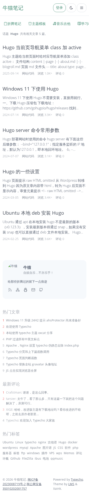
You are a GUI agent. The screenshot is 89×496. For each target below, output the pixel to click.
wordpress (10, 448)
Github (15, 458)
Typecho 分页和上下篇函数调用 (27, 352)
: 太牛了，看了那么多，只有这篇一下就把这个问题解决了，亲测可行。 (45, 401)
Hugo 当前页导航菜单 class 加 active (42, 47)
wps (59, 453)
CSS (60, 448)
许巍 (6, 458)
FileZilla (27, 458)
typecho (30, 442)
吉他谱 (52, 442)
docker (73, 442)
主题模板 (39, 23)
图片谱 (47, 448)
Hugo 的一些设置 (21, 171)
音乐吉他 (63, 23)
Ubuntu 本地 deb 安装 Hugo (33, 213)
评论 (79, 453)
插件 (44, 453)
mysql (24, 448)
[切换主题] (71, 7)
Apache (35, 448)
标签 (16, 453)
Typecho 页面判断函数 (21, 358)
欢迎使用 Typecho (18, 326)
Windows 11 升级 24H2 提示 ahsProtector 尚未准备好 (43, 320)
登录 (59, 7)
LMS (71, 484)
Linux (19, 442)
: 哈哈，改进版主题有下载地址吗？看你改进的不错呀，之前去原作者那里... (43, 411)
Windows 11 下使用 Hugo (31, 89)
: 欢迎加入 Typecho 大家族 (30, 420)
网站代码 (28, 73)
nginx (42, 442)
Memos (69, 453)
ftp (23, 453)
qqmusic (57, 458)
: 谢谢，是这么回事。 (28, 392)
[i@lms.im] (33, 289)
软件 (68, 448)
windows (33, 453)
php (75, 448)
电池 (46, 458)
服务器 (7, 453)
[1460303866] (25, 289)
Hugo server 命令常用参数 (31, 130)
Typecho (77, 479)
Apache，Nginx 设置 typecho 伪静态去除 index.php (42, 345)
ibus (38, 458)
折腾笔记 (14, 23)
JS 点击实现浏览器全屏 (21, 370)
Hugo (62, 442)
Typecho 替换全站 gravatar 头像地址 (31, 364)
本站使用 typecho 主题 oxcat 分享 (29, 333)
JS (54, 448)
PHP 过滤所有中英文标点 (23, 339)
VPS (51, 453)
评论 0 (60, 73)
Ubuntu (8, 442)
